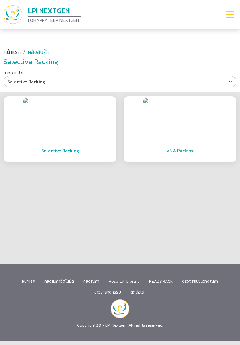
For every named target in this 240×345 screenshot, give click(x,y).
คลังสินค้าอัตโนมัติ (59, 281)
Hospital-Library (124, 281)
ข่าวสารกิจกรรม (107, 292)
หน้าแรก (12, 52)
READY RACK (161, 281)
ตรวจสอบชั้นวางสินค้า (200, 281)
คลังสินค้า (91, 281)
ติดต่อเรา (138, 292)
